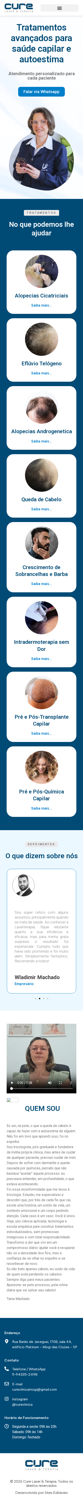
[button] (60, 8)
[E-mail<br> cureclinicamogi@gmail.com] (6, 1384)
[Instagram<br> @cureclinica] (6, 1399)
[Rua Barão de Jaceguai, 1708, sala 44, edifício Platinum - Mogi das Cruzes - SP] (6, 1341)
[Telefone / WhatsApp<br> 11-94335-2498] (6, 1369)
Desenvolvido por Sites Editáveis (41, 1493)
